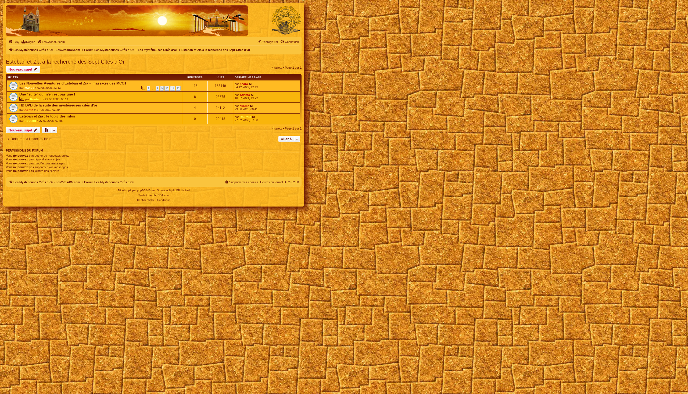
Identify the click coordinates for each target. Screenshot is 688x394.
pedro (244, 84)
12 (178, 88)
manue (29, 87)
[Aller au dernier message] (250, 84)
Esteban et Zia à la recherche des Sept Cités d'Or (65, 62)
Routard (36, 99)
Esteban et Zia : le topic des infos (47, 116)
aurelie (244, 106)
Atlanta (245, 95)
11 (172, 88)
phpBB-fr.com (161, 195)
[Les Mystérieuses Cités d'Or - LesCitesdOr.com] (286, 20)
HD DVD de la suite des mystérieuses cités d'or (58, 105)
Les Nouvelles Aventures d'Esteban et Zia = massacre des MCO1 (72, 83)
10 (167, 88)
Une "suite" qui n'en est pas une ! (47, 94)
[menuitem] (14, 42)
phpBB (141, 190)
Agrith (28, 109)
